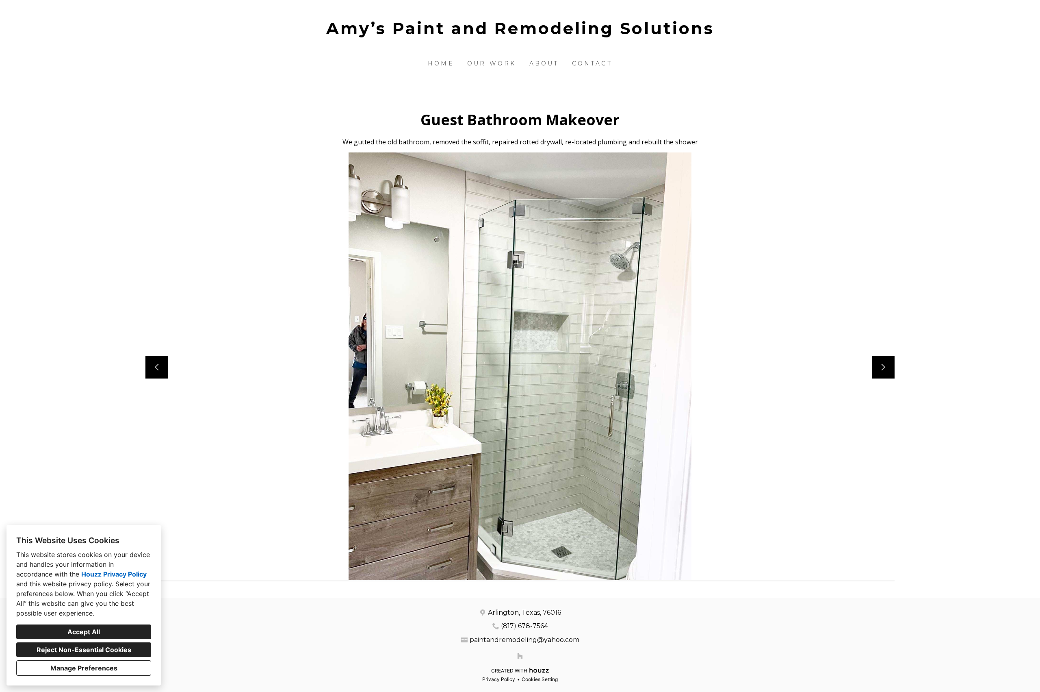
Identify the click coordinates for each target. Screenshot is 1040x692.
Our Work (491, 63)
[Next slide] (883, 367)
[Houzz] (520, 656)
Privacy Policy (498, 679)
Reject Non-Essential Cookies (84, 650)
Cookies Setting (540, 679)
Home (441, 63)
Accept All (83, 632)
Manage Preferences (83, 668)
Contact (592, 63)
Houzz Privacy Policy (114, 574)
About (544, 63)
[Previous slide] (156, 367)
